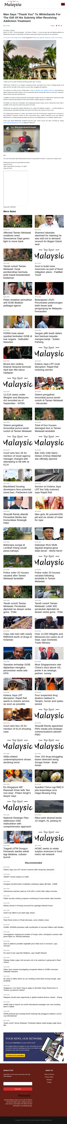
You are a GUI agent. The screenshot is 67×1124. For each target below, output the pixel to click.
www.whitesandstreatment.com (12, 122)
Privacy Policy (49, 1077)
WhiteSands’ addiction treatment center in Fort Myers (47, 37)
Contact (49, 1082)
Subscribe (18, 1089)
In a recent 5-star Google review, (12, 37)
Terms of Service (49, 1074)
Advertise (49, 1079)
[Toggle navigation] (63, 4)
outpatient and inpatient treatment (44, 90)
